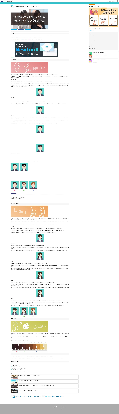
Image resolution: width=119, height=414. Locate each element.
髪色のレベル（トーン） (92, 46)
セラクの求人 (114, 1)
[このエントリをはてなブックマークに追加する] (28, 29)
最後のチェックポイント (92, 48)
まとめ (90, 47)
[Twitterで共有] (14, 29)
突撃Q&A (110, 1)
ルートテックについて (64, 406)
